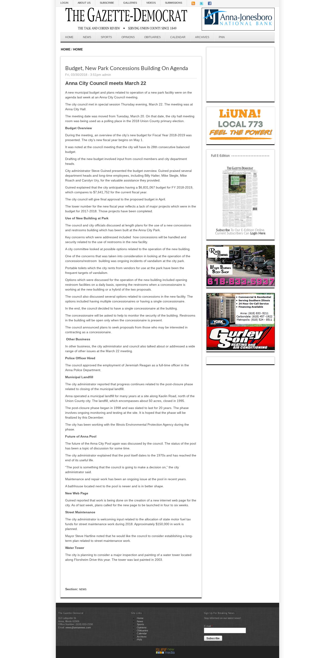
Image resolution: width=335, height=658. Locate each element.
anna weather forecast (240, 97)
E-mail (208, 626)
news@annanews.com (78, 627)
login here (257, 233)
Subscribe (223, 230)
